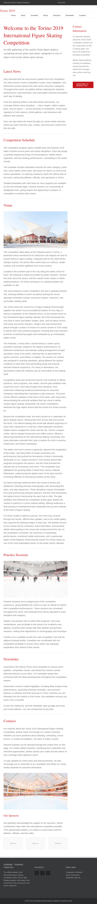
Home (13, 15)
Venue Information (73, 875)
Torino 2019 (7, 10)
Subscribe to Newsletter (82, 85)
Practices (56, 15)
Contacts (82, 15)
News (23, 15)
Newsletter (70, 15)
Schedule (34, 15)
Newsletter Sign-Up (73, 878)
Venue (45, 15)
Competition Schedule (74, 872)
